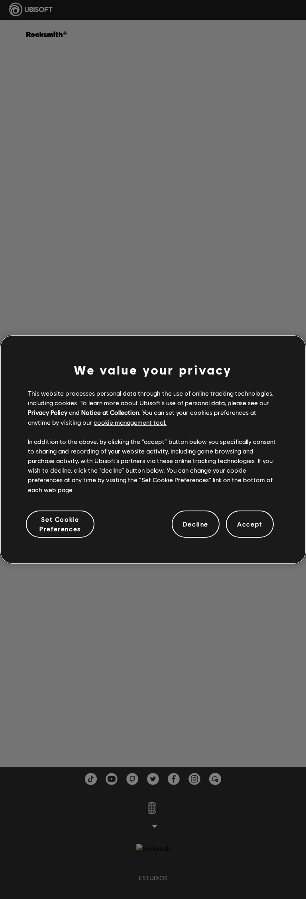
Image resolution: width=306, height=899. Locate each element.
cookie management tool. (130, 422)
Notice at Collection (110, 412)
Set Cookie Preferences (60, 523)
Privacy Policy (47, 412)
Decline (195, 524)
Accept (250, 524)
